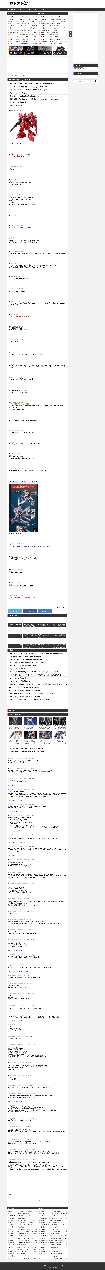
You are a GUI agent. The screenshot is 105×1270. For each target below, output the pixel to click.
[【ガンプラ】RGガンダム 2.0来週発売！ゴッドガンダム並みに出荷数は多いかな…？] (59, 735)
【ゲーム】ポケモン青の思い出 (17, 102)
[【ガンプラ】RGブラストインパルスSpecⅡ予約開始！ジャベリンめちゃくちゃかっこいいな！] (59, 721)
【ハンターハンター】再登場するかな (19, 681)
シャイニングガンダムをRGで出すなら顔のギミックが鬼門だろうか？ (30, 727)
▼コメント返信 (30, 758)
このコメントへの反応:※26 (15, 1021)
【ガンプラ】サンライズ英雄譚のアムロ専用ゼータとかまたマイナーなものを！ (30, 742)
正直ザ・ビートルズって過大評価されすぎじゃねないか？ (25, 687)
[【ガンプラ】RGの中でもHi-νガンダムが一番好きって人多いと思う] (45, 721)
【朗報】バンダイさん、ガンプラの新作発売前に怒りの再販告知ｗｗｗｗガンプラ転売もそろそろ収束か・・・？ (15, 728)
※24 (24, 971)
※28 (27, 971)
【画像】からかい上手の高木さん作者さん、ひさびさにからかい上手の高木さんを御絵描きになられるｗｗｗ (38, 684)
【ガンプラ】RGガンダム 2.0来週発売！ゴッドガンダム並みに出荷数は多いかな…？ (59, 742)
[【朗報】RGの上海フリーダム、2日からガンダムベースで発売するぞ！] (45, 735)
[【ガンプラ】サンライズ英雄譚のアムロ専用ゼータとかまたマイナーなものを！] (30, 735)
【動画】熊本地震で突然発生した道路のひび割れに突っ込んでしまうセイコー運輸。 (32, 693)
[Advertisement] (38, 61)
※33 (24, 842)
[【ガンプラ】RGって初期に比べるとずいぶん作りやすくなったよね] (15, 735)
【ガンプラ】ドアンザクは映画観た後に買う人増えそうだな (28, 751)
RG (65, 607)
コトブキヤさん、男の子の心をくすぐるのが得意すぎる (26, 748)
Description (24, 9)
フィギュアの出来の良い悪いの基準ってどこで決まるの (24, 690)
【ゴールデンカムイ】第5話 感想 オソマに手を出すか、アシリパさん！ (28, 87)
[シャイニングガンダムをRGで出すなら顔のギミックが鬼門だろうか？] (30, 721)
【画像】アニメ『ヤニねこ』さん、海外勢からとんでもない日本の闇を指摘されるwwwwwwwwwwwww (38, 83)
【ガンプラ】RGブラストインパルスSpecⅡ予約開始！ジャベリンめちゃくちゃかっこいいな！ (59, 728)
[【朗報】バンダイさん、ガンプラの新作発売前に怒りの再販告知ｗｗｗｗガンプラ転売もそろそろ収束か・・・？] (15, 721)
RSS (17, 9)
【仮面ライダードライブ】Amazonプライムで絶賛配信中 (25, 656)
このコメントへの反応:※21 (15, 971)
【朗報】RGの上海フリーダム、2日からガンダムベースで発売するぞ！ (45, 742)
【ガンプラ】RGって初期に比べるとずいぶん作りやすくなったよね (15, 742)
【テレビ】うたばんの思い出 (17, 105)
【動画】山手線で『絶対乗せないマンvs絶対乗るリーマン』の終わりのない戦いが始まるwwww (35, 99)
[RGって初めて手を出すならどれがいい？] (45, 611)
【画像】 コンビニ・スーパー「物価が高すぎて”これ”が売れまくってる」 (29, 90)
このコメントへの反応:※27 (15, 811)
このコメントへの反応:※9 (15, 855)
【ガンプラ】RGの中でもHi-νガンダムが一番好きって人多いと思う (45, 727)
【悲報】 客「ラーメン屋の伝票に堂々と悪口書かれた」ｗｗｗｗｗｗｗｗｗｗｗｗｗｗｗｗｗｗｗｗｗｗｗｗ (38, 96)
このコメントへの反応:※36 (15, 1101)
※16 (23, 831)
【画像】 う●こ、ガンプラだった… (18, 93)
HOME (11, 9)
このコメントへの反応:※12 (15, 800)
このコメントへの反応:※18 (15, 950)
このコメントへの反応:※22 (15, 785)
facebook (39, 9)
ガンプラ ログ (54, 1267)
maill (46, 9)
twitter (32, 9)
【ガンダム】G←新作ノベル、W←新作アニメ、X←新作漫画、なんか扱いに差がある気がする (35, 675)
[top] (70, 32)
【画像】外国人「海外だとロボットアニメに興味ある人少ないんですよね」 (30, 699)
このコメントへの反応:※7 (15, 831)
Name (9, 1194)
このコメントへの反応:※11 (15, 842)
